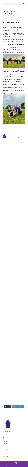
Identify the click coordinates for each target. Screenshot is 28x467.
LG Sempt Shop (6, 431)
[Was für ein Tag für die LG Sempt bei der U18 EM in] (14, 146)
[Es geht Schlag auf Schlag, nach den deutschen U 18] (14, 186)
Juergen (6, 15)
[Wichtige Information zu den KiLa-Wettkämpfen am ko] (14, 265)
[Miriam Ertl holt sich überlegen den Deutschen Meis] (14, 173)
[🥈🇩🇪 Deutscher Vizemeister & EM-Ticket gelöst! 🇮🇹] (14, 226)
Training (4, 452)
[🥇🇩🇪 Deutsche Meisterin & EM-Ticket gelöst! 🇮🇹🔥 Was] (14, 212)
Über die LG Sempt (7, 439)
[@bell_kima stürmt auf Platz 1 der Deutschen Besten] (14, 345)
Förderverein (6, 445)
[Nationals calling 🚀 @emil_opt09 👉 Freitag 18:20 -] (14, 239)
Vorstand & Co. (7, 443)
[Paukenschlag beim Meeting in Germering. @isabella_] (14, 398)
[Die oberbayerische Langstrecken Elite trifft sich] (14, 371)
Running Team (6, 456)
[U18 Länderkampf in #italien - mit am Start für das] (14, 305)
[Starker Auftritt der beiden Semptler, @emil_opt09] (14, 292)
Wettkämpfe (5, 449)
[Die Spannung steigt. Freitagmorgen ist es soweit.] (14, 160)
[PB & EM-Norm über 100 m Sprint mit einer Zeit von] (14, 279)
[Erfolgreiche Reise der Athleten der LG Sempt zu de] (14, 252)
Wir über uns (6, 441)
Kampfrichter (7, 447)
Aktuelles (18, 15)
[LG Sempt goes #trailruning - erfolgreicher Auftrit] (14, 318)
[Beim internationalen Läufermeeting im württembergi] (14, 331)
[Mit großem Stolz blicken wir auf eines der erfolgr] (14, 199)
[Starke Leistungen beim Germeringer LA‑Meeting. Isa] (14, 384)
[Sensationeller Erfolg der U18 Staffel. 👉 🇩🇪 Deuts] (14, 358)
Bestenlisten (5, 454)
